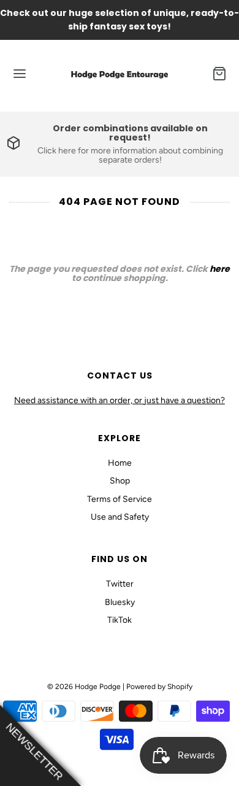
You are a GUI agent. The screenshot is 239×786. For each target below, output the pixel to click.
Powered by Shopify (159, 686)
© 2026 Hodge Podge (84, 686)
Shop (120, 481)
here (220, 269)
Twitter (120, 584)
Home (120, 463)
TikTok (119, 620)
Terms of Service (119, 499)
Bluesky (120, 602)
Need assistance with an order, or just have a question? (119, 400)
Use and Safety (120, 517)
